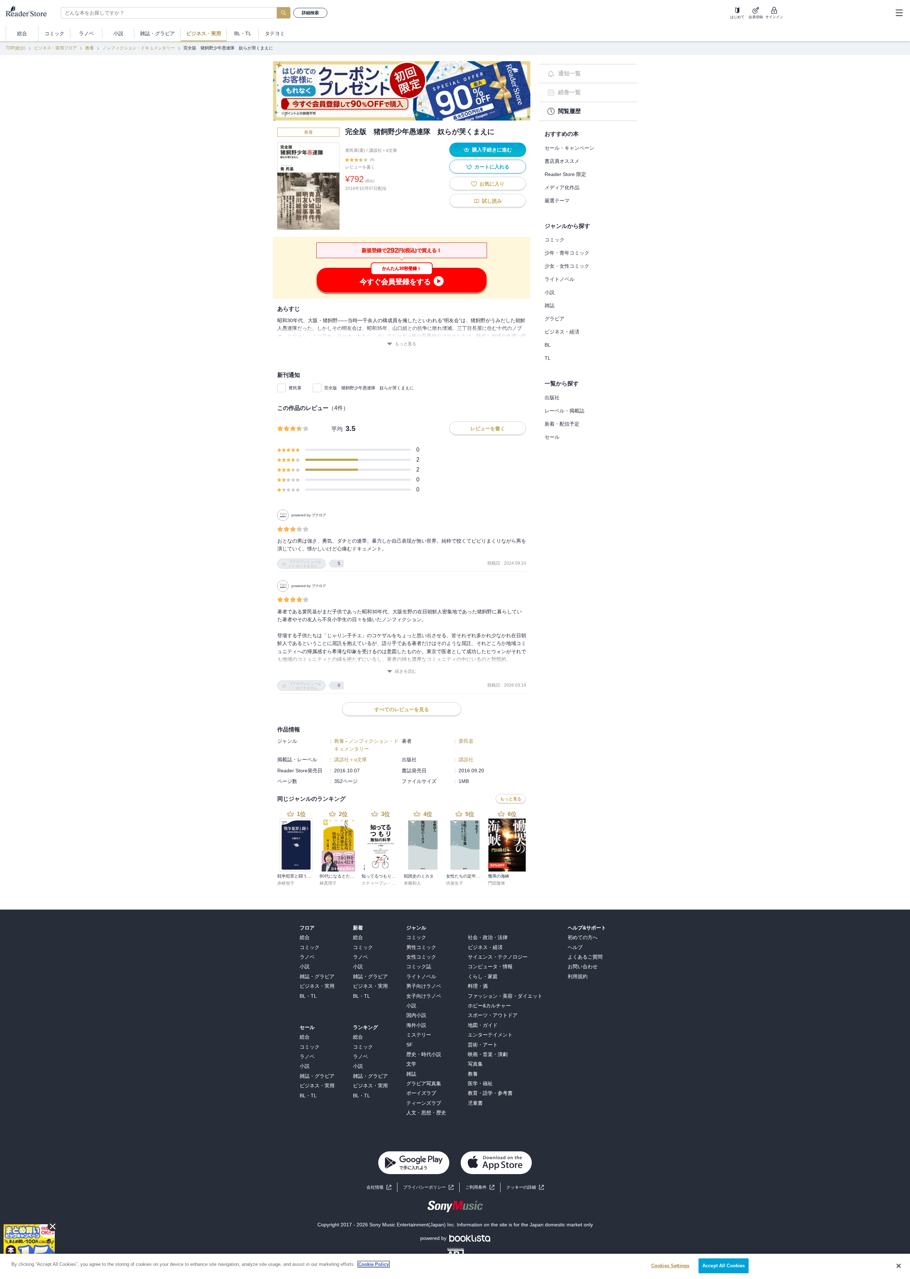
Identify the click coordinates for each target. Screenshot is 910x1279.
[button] (525, 1187)
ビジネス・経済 (562, 332)
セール (552, 437)
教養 (89, 48)
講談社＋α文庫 (383, 150)
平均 (337, 429)
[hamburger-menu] (899, 13)
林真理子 (328, 883)
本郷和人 (412, 883)
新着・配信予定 (562, 424)
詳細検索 (310, 12)
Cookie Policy (373, 1264)
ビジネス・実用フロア (55, 48)
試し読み (492, 201)
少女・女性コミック (567, 266)
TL (548, 358)
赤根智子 (285, 883)
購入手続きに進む (492, 150)
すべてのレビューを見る (401, 709)
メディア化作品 (562, 187)
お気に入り (492, 184)
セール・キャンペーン (569, 148)
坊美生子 (454, 883)
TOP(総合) (16, 48)
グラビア (554, 318)
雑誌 (550, 305)
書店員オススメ (562, 161)
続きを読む (405, 671)
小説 (550, 292)
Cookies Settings (670, 1265)
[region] (455, 1266)
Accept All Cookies (723, 1265)
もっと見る (405, 343)
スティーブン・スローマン (387, 883)
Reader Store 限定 (565, 174)
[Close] (898, 1266)
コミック (554, 240)
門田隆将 (496, 883)
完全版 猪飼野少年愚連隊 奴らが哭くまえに (369, 387)
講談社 (466, 759)
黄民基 (295, 387)
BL (548, 345)
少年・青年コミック (567, 253)
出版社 (552, 397)
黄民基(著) (355, 150)
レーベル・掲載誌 (564, 411)
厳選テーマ (557, 200)
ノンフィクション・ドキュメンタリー (138, 48)
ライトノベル (559, 279)
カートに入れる (492, 167)
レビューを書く (360, 167)
